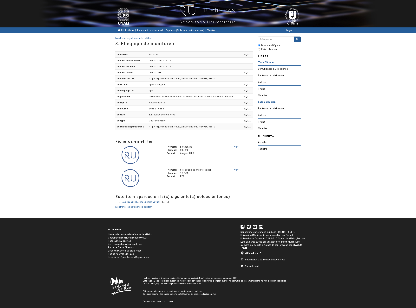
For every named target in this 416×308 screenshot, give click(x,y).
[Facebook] (242, 226)
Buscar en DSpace (270, 45)
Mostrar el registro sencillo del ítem (133, 38)
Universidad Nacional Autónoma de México (130, 234)
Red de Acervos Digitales (121, 254)
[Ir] (297, 39)
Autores (262, 82)
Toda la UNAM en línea (119, 241)
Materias (262, 95)
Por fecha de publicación (271, 75)
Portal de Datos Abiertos (121, 247)
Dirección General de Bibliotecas (125, 250)
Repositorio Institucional (150, 30)
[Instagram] (261, 226)
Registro (262, 149)
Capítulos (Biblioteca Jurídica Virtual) (185, 30)
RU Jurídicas (127, 30)
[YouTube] (255, 226)
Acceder (262, 142)
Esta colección (269, 49)
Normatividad (252, 266)
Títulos (262, 89)
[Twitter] (249, 226)
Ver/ (236, 146)
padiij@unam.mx (208, 294)
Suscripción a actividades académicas (265, 259)
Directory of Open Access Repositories (128, 257)
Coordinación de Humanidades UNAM (127, 237)
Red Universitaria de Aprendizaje (125, 244)
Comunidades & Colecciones (273, 69)
